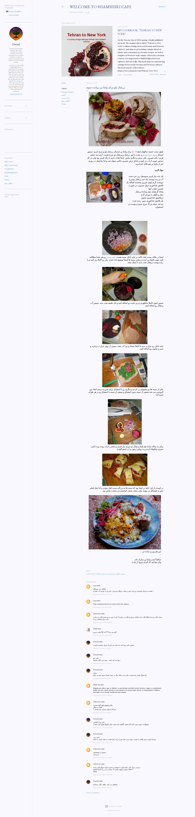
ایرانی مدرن (66, 98)
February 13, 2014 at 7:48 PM (102, 695)
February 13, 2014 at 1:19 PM (102, 648)
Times (7, 180)
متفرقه (64, 104)
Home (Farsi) (13, 15)
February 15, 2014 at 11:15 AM (102, 712)
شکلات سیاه (9, 183)
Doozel (96, 642)
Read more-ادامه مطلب (158, 74)
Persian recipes (67, 92)
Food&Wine (9, 169)
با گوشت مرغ (66, 101)
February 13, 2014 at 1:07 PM (102, 635)
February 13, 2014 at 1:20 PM (102, 663)
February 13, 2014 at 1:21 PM (102, 678)
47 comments (127, 75)
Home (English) (14, 12)
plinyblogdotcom (11, 173)
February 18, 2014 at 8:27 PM (102, 775)
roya (94, 586)
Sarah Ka (96, 685)
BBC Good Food (11, 165)
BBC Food (9, 162)
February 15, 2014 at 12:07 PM (102, 742)
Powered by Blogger (115, 806)
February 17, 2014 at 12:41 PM (102, 757)
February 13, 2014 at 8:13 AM (102, 594)
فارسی (87, 12)
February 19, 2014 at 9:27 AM (102, 788)
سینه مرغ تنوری (150, 155)
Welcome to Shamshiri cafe (100, 6)
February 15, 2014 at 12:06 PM (102, 727)
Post (6, 176)
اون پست (111, 257)
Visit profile (16, 94)
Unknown (97, 614)
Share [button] (119, 75)
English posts (76, 12)
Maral (95, 629)
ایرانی (64, 95)
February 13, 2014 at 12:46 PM (102, 622)
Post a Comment (92, 793)
